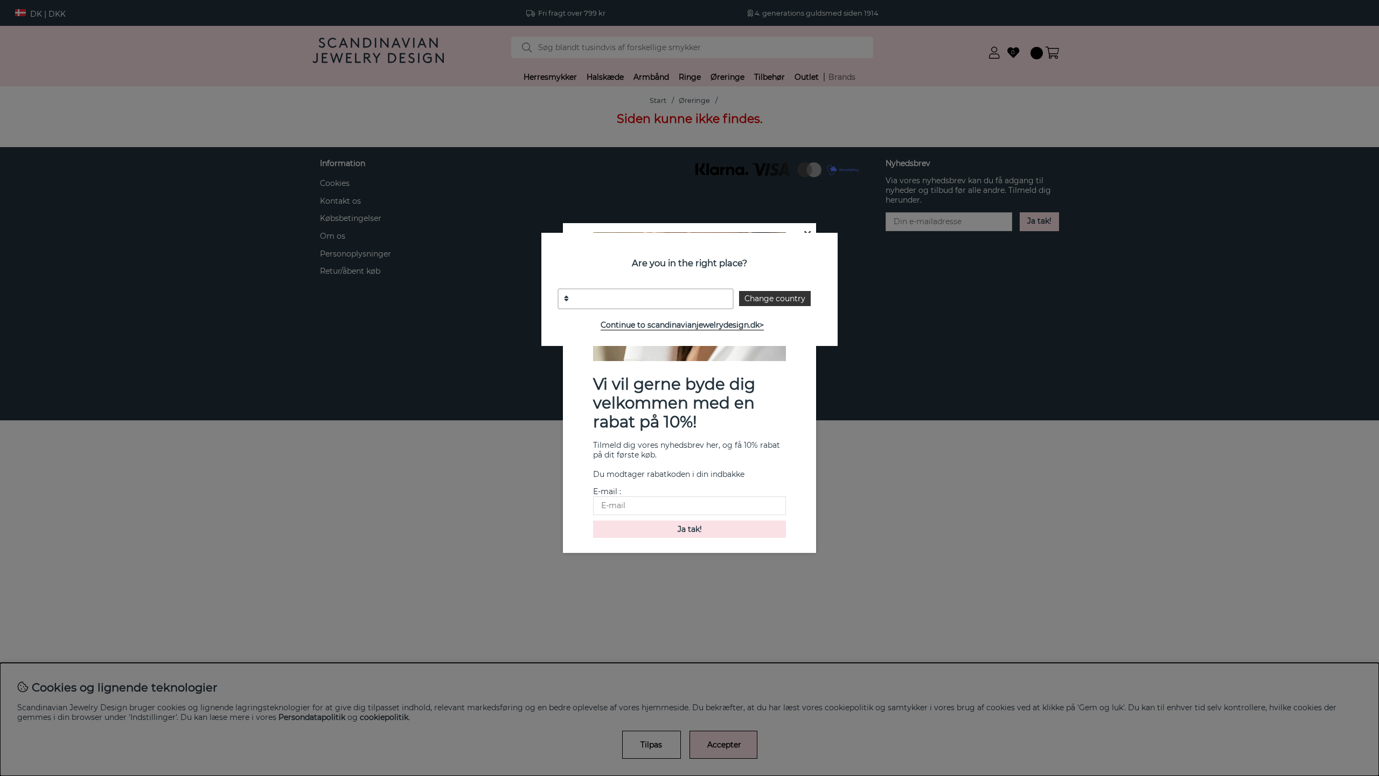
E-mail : (607, 491)
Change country (774, 298)
